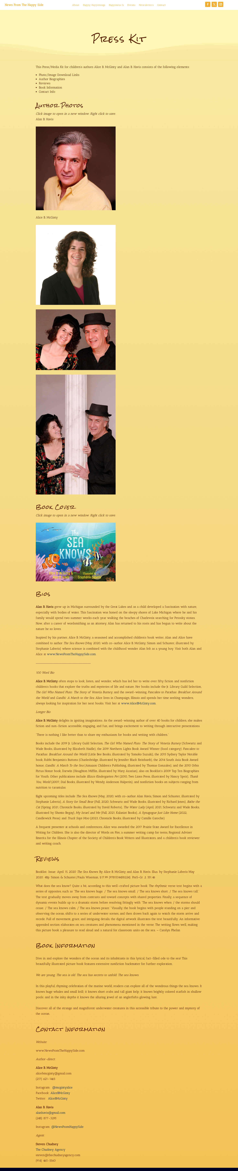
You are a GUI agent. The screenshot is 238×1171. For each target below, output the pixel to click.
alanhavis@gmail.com (50, 1113)
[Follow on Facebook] (207, 4)
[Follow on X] (214, 4)
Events (131, 5)
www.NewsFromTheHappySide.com (71, 654)
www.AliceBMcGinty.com (138, 703)
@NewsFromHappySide (67, 1127)
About (75, 5)
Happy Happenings (94, 5)
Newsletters (146, 5)
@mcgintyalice (62, 1087)
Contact (161, 5)
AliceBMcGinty (60, 1093)
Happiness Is (116, 5)
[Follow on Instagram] (220, 4)
